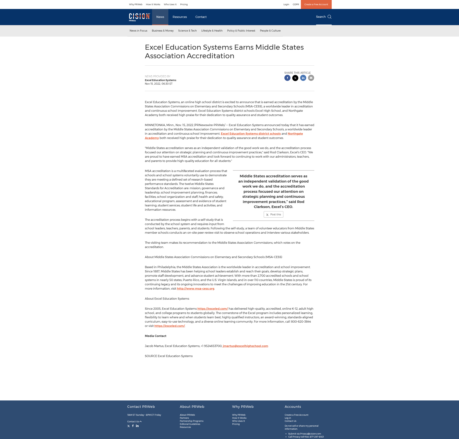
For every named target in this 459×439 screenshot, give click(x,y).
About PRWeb (187, 415)
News (160, 17)
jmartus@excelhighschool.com (245, 346)
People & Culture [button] (270, 30)
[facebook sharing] (287, 78)
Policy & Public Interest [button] (241, 30)
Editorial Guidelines (190, 424)
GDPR (296, 4)
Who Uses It (170, 4)
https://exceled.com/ (212, 308)
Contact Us (133, 421)
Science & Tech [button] (187, 30)
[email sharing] (311, 78)
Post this (275, 214)
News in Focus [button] (138, 30)
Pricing (184, 4)
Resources (180, 17)
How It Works (153, 4)
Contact (201, 17)
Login (286, 4)
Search (321, 16)
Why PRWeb (135, 4)
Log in (288, 418)
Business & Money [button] (163, 30)
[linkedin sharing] (303, 78)
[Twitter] (129, 426)
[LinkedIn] (137, 426)
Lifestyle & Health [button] (212, 30)
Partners (184, 418)
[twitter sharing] (295, 78)
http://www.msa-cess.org (195, 288)
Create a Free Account (316, 4)
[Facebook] (132, 426)
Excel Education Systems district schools (251, 133)
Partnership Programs (192, 421)
